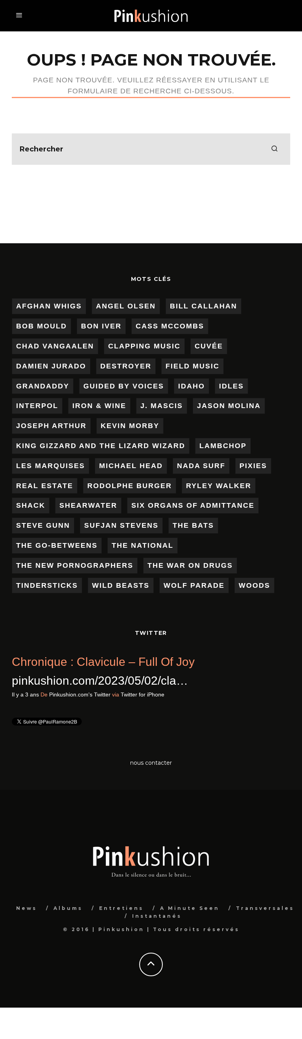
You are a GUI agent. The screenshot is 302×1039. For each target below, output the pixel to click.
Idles (231, 386)
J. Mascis (161, 406)
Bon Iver (101, 326)
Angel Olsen (126, 306)
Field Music (192, 366)
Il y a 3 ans (95, 694)
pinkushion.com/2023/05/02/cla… (169, 680)
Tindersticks (47, 585)
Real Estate (44, 486)
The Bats (193, 525)
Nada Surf (201, 466)
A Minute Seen (189, 908)
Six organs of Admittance (192, 505)
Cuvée (209, 346)
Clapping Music (144, 346)
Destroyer (125, 366)
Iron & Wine (99, 406)
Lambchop (223, 446)
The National (142, 545)
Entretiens (121, 908)
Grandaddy (42, 386)
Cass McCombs (170, 326)
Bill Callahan (203, 306)
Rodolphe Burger (129, 486)
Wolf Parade (194, 585)
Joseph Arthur (51, 426)
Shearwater (88, 505)
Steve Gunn (43, 525)
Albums (68, 908)
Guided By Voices (123, 386)
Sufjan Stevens (121, 525)
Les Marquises (50, 466)
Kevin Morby (130, 426)
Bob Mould (41, 326)
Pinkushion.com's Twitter (149, 694)
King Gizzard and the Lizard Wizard (100, 446)
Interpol (37, 406)
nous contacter (151, 762)
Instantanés (157, 916)
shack (30, 505)
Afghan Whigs (49, 306)
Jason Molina (229, 406)
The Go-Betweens (57, 545)
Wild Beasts (120, 585)
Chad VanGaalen (55, 346)
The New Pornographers (74, 565)
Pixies (253, 466)
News (26, 908)
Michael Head (131, 466)
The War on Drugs (190, 565)
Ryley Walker (218, 486)
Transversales (265, 908)
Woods (254, 585)
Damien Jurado (51, 366)
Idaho (191, 386)
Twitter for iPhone (212, 694)
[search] (274, 149)
